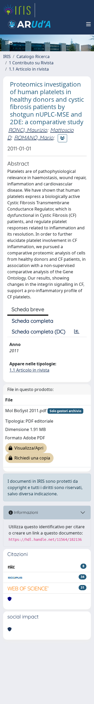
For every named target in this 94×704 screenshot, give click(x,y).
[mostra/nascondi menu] (88, 24)
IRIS (7, 56)
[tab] (77, 331)
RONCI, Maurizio (27, 130)
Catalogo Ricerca (33, 56)
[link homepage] (19, 10)
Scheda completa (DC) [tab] (38, 331)
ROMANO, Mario (33, 137)
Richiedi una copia (31, 458)
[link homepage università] (29, 24)
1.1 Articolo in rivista (29, 69)
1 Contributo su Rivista (31, 63)
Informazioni (25, 512)
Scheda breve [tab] (27, 309)
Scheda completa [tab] (32, 320)
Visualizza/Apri (27, 448)
